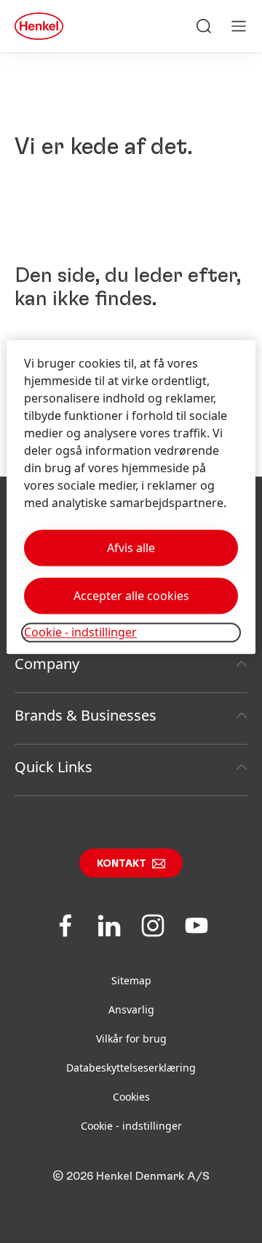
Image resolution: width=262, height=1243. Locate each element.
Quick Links (53, 767)
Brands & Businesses (85, 715)
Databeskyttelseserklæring (131, 1067)
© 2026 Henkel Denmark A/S (131, 1176)
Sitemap (131, 980)
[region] (131, 497)
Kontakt (121, 864)
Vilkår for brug (131, 1038)
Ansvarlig (131, 1009)
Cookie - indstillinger (131, 1126)
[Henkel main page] (39, 26)
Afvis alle (131, 548)
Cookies (131, 1097)
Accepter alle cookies (131, 596)
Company (47, 663)
